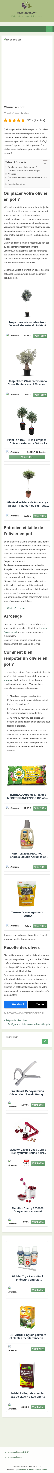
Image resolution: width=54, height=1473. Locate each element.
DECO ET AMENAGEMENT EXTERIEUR (25, 1013)
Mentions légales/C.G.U (18, 1452)
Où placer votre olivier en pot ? (22, 167)
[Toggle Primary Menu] (49, 29)
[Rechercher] (45, 1041)
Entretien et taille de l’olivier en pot (24, 170)
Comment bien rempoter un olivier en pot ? (27, 179)
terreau (7, 680)
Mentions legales (15, 1457)
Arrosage (12, 174)
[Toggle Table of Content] (43, 162)
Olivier (26, 113)
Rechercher (12, 1037)
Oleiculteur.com (27, 12)
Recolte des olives (16, 184)
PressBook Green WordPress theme (32, 1469)
